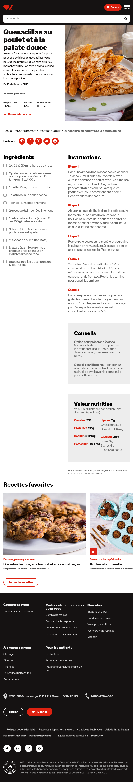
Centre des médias (56, 614)
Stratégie (8, 654)
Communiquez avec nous (18, 611)
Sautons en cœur (97, 611)
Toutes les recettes (21, 582)
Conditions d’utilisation (89, 729)
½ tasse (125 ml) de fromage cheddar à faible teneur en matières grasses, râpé (27, 251)
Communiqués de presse (60, 621)
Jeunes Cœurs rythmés (100, 630)
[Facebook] (30, 141)
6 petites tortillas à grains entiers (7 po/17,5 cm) (30, 263)
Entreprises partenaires (17, 672)
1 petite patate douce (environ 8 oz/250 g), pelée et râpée (29, 220)
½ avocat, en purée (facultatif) (28, 240)
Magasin (92, 636)
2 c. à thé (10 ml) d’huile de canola (30, 165)
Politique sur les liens (14, 735)
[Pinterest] (22, 141)
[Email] (46, 141)
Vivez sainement (25, 131)
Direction (8, 660)
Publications (53, 654)
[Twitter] (38, 141)
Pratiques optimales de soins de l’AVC (64, 668)
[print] (55, 141)
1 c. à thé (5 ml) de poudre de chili (30, 187)
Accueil (8, 131)
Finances (8, 666)
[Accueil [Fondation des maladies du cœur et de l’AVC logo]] (8, 7)
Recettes (44, 131)
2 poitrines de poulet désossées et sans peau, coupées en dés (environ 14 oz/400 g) (30, 176)
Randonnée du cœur (99, 618)
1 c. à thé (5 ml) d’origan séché (28, 195)
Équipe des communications (62, 633)
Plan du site (97, 735)
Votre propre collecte (99, 624)
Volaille (56, 131)
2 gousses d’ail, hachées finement (31, 210)
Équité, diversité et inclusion (73, 735)
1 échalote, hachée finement (27, 202)
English (13, 712)
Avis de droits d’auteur (117, 729)
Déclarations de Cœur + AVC (62, 627)
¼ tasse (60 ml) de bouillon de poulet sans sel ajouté (28, 231)
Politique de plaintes (40, 735)
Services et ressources (59, 660)
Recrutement (11, 679)
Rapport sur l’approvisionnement (56, 729)
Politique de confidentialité (21, 729)
